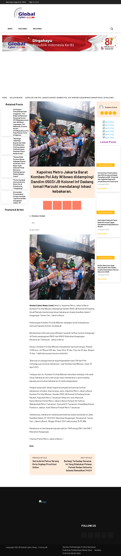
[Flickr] (97, 535)
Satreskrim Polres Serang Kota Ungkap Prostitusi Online (45, 464)
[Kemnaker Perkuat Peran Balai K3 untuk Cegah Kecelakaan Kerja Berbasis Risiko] (108, 205)
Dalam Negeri (16, 97)
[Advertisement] (60, 74)
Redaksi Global (38, 216)
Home (4, 97)
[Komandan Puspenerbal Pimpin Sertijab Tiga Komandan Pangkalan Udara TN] (6, 196)
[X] (105, 2)
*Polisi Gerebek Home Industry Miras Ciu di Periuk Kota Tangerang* (19, 184)
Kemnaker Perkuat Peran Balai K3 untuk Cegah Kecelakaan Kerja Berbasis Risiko (108, 223)
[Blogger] (84, 535)
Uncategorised (105, 165)
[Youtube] (113, 2)
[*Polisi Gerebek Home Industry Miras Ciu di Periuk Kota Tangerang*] (6, 184)
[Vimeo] (109, 2)
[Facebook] (97, 2)
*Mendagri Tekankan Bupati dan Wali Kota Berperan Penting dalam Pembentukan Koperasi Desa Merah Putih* (19, 145)
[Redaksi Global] (102, 107)
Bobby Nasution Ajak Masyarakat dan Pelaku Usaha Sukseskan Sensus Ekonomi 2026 (108, 268)
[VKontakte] (110, 535)
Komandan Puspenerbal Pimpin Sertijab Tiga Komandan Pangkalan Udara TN (19, 197)
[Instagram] (101, 2)
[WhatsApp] (76, 205)
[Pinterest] (67, 205)
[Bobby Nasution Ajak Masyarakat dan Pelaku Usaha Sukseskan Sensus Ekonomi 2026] (108, 250)
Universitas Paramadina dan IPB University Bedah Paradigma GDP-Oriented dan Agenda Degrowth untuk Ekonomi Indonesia (108, 177)
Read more (102, 188)
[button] (111, 28)
